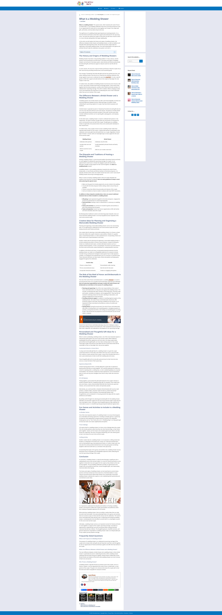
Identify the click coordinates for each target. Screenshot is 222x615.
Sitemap (131, 613)
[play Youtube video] (100, 492)
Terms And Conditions (118, 613)
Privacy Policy (111, 613)
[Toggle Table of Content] (114, 52)
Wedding (82, 603)
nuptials (108, 77)
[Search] (141, 61)
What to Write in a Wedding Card (88, 605)
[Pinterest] (85, 585)
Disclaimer (126, 613)
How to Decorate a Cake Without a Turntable (90, 606)
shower (111, 280)
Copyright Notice (103, 613)
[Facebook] (82, 585)
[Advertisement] (125, 3)
